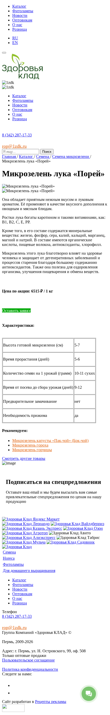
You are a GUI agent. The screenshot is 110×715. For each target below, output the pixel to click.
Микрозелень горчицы (32, 450)
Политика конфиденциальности (30, 669)
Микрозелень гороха (30, 445)
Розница (19, 29)
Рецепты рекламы (50, 701)
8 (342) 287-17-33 (17, 135)
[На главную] (22, 78)
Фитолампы (22, 11)
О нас (17, 25)
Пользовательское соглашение (28, 660)
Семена (9, 552)
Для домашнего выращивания (29, 570)
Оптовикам (22, 20)
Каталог (19, 6)
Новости (19, 15)
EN (15, 42)
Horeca (9, 558)
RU (15, 38)
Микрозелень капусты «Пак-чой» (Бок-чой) (50, 440)
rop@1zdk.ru (14, 146)
